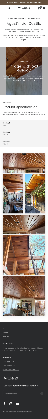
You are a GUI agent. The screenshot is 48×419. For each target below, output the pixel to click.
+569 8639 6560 (9, 366)
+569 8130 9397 (8, 362)
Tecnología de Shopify (24, 412)
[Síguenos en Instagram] (11, 403)
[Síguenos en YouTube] (17, 403)
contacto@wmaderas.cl (11, 369)
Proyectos (6, 336)
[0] (39, 8)
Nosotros (6, 329)
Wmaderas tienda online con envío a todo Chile (24, 2)
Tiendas (5, 333)
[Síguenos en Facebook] (4, 403)
